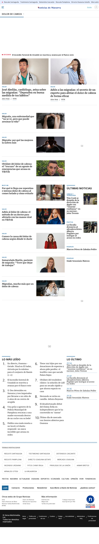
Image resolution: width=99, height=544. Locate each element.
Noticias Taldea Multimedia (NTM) (10, 505)
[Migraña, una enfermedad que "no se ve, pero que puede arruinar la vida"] (50, 121)
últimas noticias (79, 188)
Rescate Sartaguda (13, 453)
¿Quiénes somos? (87, 488)
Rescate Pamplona (12, 459)
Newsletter (42, 488)
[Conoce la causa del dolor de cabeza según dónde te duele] (50, 241)
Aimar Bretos (83, 465)
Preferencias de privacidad (92, 518)
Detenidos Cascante (65, 453)
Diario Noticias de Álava (9, 501)
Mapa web (45, 501)
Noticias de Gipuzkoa (29, 501)
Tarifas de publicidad (48, 503)
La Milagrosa (31, 471)
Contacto (16, 488)
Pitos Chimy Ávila (35, 465)
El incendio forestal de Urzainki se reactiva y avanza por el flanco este (43, 55)
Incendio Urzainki (12, 465)
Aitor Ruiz (6, 99)
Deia (3, 500)
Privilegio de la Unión (60, 465)
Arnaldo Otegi (11, 471)
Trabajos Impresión (68, 500)
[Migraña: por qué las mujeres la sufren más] (50, 145)
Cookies (52, 516)
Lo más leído (11, 359)
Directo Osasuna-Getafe (39, 459)
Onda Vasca (26, 503)
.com (5, 488)
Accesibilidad (69, 516)
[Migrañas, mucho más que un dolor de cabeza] (50, 288)
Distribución (45, 500)
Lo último (74, 359)
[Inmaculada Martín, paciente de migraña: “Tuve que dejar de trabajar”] (50, 264)
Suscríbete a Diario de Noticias (63, 488)
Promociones (28, 488)
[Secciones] (2, 7)
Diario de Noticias (28, 500)
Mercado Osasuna (65, 459)
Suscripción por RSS (68, 501)
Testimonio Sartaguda (39, 453)
